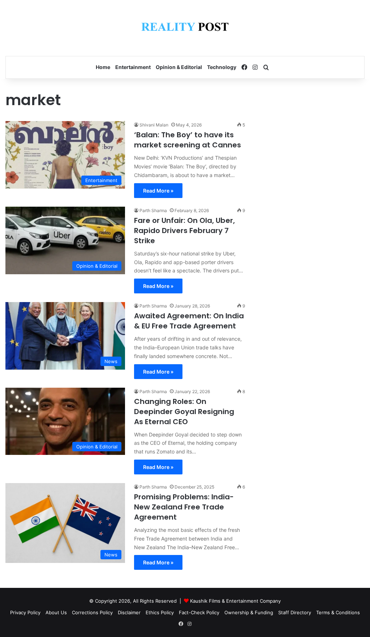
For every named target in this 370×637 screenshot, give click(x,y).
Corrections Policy (92, 612)
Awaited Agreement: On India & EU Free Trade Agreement (189, 321)
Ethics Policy (160, 612)
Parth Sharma (153, 210)
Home (103, 67)
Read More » (158, 191)
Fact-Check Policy (199, 612)
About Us (56, 612)
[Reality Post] (185, 28)
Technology (221, 67)
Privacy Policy (25, 612)
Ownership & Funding (248, 612)
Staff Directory (294, 612)
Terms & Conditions (338, 612)
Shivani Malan (153, 125)
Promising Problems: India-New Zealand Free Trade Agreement (184, 507)
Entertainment (133, 67)
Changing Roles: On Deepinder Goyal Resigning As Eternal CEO (184, 411)
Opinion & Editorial (179, 67)
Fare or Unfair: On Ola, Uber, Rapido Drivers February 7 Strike (184, 230)
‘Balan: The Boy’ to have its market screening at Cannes (187, 140)
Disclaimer (129, 612)
